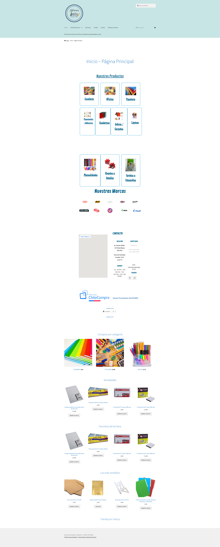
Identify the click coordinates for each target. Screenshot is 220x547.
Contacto (88, 27)
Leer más (98, 506)
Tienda (96, 27)
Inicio (66, 27)
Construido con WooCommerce (87, 537)
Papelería (130, 99)
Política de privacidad (70, 537)
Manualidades (91, 175)
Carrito (103, 27)
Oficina (110, 99)
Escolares (89, 99)
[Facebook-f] (130, 278)
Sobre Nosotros (75, 27)
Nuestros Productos (110, 76)
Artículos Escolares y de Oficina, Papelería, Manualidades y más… (83, 34)
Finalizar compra (113, 27)
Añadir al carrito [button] (74, 415)
